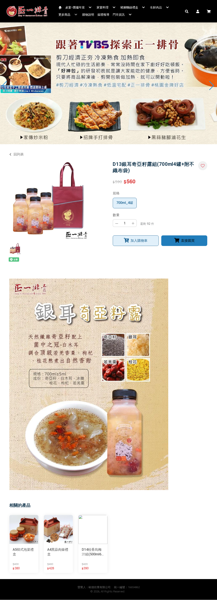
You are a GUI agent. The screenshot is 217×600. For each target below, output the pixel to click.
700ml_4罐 (124, 203)
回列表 (19, 154)
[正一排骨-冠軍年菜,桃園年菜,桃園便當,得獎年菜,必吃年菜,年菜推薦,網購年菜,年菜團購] (27, 11)
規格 (116, 193)
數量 (116, 215)
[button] (186, 11)
